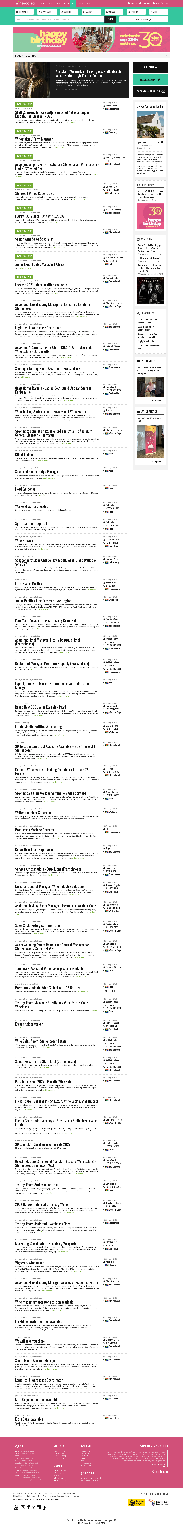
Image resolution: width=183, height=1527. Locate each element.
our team (60, 1478)
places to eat (59, 1453)
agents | (27, 1477)
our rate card (61, 1473)
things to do (59, 1458)
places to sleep (60, 1456)
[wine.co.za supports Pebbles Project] (136, 1502)
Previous (13, 80)
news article (85, 1451)
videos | (27, 1473)
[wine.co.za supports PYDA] (158, 1502)
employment (23, 11)
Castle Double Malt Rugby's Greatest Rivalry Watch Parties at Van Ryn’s (149, 248)
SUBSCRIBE (88, 1473)
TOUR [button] (87, 3)
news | (24, 1458)
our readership (62, 1480)
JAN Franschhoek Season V (149, 258)
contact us (60, 1475)
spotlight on (161, 1471)
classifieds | (26, 1463)
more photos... (157, 461)
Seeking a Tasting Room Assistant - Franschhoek (148, 335)
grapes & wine (46, 11)
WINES (51, 3)
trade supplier (86, 1463)
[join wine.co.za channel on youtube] (16, 1508)
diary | (23, 1460)
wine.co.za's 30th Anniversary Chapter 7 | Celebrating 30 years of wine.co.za (150, 194)
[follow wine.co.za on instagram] (23, 1508)
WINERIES (42, 3)
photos (83, 1458)
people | (25, 1475)
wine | (24, 1451)
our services (61, 1471)
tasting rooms (59, 1451)
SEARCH (110, 19)
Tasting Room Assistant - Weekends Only (149, 321)
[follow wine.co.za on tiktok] (44, 1508)
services (89, 11)
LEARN (80, 3)
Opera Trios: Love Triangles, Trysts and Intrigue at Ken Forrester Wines (149, 268)
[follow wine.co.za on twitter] (33, 1508)
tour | (23, 1468)
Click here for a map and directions (45, 1499)
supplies (111, 11)
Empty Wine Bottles (146, 341)
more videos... (158, 400)
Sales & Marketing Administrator (146, 328)
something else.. (87, 1465)
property (134, 11)
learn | (24, 1465)
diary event (85, 1453)
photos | (26, 1470)
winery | (25, 1453)
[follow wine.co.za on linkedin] (39, 1508)
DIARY (66, 3)
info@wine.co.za (21, 1499)
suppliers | (29, 1480)
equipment (67, 11)
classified (84, 1456)
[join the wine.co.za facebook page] (28, 1508)
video (83, 1460)
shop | (25, 1456)
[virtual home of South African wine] (25, 3)
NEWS (59, 3)
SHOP (166, 3)
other (155, 11)
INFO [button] (157, 3)
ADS (73, 3)
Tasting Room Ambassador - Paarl (150, 347)
